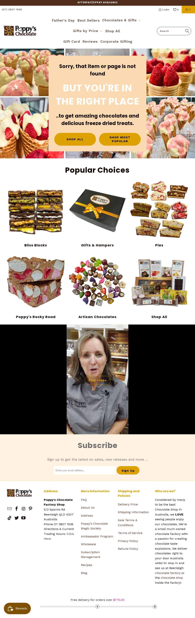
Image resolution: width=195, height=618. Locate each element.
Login (165, 9)
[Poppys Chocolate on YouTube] (23, 518)
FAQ (84, 500)
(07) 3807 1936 (12, 9)
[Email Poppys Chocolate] (10, 509)
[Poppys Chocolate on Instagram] (23, 509)
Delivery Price (128, 504)
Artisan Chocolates (97, 286)
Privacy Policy (128, 541)
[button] (121, 20)
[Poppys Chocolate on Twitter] (16, 518)
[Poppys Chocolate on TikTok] (10, 518)
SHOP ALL (75, 139)
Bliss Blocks (36, 214)
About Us (88, 507)
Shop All (159, 286)
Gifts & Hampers (97, 214)
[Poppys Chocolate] (20, 31)
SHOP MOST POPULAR (119, 139)
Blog (84, 573)
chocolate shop (172, 578)
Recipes (86, 565)
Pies (159, 214)
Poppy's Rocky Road (36, 286)
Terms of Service (130, 533)
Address (87, 515)
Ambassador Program (97, 536)
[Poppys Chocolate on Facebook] (16, 509)
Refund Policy (128, 549)
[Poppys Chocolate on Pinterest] (31, 509)
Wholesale (88, 544)
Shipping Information (133, 512)
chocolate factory (168, 573)
